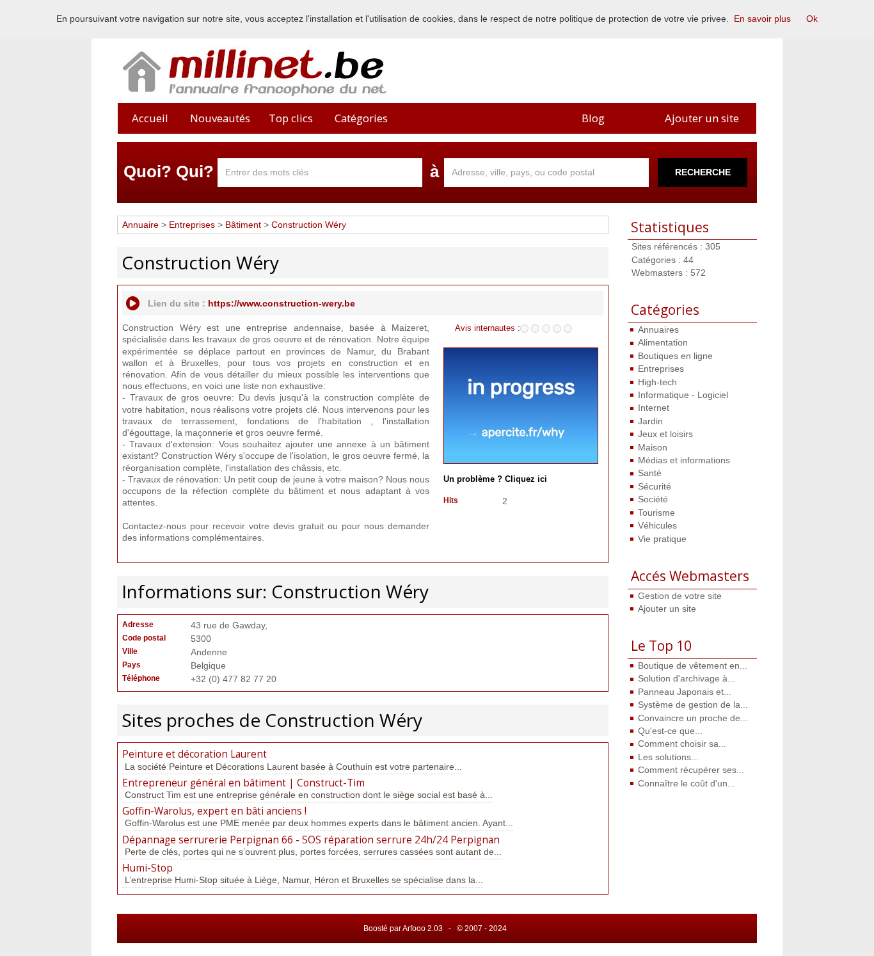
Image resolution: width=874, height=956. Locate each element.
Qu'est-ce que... (670, 731)
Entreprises (661, 368)
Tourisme (656, 512)
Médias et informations (684, 460)
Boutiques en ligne (675, 356)
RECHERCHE (703, 172)
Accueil (150, 118)
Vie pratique (662, 539)
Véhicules (657, 525)
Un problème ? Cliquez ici (495, 479)
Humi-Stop (147, 868)
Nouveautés (220, 118)
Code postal (144, 638)
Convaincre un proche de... (693, 718)
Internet (653, 407)
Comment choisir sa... (682, 743)
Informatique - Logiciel (683, 395)
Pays (131, 665)
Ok (812, 18)
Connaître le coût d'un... (686, 783)
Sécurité (654, 486)
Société (653, 499)
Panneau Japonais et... (684, 692)
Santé (650, 473)
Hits (450, 500)
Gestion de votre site (680, 596)
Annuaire (140, 224)
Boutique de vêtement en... (692, 665)
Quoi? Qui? (168, 171)
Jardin (650, 421)
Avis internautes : (487, 327)
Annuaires (658, 329)
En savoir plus (762, 18)
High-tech (657, 382)
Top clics (291, 118)
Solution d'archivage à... (686, 678)
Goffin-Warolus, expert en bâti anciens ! (214, 811)
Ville (130, 651)
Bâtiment (243, 224)
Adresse (138, 624)
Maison (652, 447)
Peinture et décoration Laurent (194, 754)
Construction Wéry (308, 224)
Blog (593, 118)
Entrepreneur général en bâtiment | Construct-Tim (243, 783)
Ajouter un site (702, 118)
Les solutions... (668, 757)
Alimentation (663, 342)
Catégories (361, 118)
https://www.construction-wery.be (281, 303)
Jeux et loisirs (665, 434)
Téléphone (141, 678)
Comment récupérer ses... (691, 770)
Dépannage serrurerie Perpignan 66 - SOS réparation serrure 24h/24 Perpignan (311, 840)
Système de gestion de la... (693, 704)
